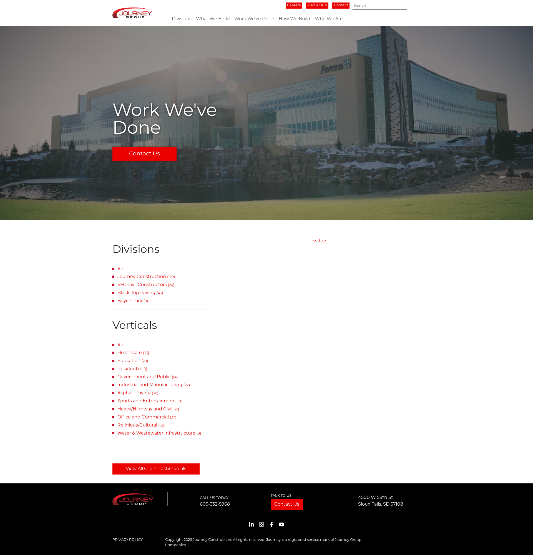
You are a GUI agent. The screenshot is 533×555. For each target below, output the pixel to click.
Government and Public (147, 377)
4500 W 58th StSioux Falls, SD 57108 (380, 501)
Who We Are (329, 19)
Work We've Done (254, 19)
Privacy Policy (127, 540)
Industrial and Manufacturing (153, 385)
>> (323, 241)
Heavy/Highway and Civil (148, 409)
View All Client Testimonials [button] (156, 469)
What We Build (213, 19)
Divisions (182, 19)
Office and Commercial (146, 417)
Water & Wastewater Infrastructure (159, 433)
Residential (132, 369)
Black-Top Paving (140, 293)
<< (314, 241)
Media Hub (317, 5)
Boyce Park (132, 301)
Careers (294, 5)
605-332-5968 (215, 504)
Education (132, 361)
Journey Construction (146, 277)
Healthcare (133, 353)
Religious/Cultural (140, 425)
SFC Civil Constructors (145, 285)
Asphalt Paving (137, 393)
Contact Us (144, 154)
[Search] (401, 5)
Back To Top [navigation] (521, 544)
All (120, 269)
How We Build (294, 19)
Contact (341, 5)
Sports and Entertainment (149, 401)
